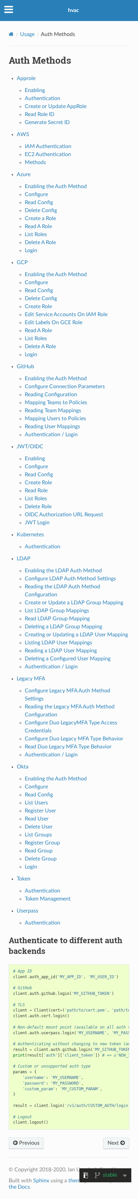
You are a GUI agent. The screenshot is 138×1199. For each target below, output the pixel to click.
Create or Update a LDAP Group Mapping (74, 602)
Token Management (48, 899)
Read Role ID (39, 114)
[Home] (11, 34)
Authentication (42, 98)
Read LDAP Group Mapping (57, 618)
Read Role (36, 490)
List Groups (38, 834)
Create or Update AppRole (55, 106)
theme (75, 1180)
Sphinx (41, 1180)
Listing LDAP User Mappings (58, 642)
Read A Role (38, 226)
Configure (36, 194)
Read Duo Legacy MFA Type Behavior (68, 746)
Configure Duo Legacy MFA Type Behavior (74, 738)
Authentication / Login (51, 434)
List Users (36, 802)
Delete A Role (40, 242)
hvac (73, 10)
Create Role (38, 306)
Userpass (27, 911)
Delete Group (41, 858)
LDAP (23, 558)
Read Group (39, 850)
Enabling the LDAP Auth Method (63, 570)
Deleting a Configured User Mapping (68, 658)
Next (114, 1143)
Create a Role (40, 218)
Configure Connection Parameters (65, 386)
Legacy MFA (31, 678)
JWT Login (37, 522)
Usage (27, 34)
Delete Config (41, 210)
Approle (26, 78)
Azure (23, 174)
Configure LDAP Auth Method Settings (70, 578)
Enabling (35, 90)
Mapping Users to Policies (55, 418)
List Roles (36, 234)
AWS (23, 134)
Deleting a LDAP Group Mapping (63, 626)
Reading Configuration (51, 394)
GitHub (25, 366)
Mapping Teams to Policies (56, 402)
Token (23, 878)
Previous (29, 1143)
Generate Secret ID (47, 122)
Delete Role (38, 506)
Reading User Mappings (52, 426)
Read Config (39, 202)
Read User (37, 818)
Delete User (39, 826)
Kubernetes (30, 534)
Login (31, 250)
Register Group (42, 842)
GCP (22, 262)
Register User (40, 810)
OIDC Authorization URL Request (64, 514)
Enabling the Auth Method (56, 186)
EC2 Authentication (48, 154)
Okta (22, 766)
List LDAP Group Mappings (57, 610)
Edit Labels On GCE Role (53, 322)
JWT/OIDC (30, 446)
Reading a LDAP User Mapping (61, 650)
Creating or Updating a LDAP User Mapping (76, 634)
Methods (35, 162)
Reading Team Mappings (53, 410)
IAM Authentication (48, 146)
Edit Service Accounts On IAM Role (66, 314)
